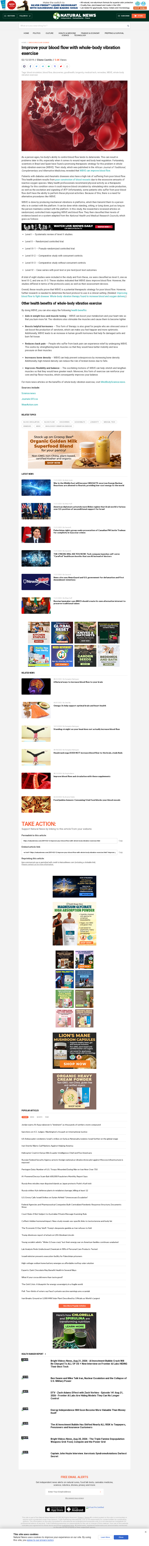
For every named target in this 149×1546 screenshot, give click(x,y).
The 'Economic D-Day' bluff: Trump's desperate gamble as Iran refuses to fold (57, 1228)
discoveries (58, 72)
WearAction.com (30, 404)
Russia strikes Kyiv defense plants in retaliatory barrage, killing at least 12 (55, 1190)
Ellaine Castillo (44, 60)
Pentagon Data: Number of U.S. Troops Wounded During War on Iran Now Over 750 (59, 1169)
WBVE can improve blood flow (95, 170)
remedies (101, 72)
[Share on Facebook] (31, 66)
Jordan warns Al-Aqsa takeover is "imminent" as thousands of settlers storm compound (61, 1124)
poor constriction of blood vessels (73, 179)
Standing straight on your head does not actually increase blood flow (87, 729)
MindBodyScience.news (113, 382)
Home (26, 33)
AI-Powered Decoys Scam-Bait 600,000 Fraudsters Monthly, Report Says (55, 1176)
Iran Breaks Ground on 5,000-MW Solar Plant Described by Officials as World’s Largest (61, 1298)
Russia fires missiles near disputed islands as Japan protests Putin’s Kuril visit (57, 1183)
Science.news (29, 393)
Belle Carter (69, 480)
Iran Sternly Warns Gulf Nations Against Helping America (47, 1145)
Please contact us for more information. (38, 864)
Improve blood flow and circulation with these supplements (82, 776)
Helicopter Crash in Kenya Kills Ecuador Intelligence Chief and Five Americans (57, 1153)
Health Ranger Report (32, 1354)
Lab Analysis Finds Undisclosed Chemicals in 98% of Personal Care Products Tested (59, 1249)
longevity (80, 72)
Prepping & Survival (114, 33)
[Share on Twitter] (37, 66)
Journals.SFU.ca (30, 399)
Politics (36, 33)
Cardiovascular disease (38, 43)
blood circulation (34, 72)
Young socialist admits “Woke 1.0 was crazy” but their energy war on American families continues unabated (70, 1242)
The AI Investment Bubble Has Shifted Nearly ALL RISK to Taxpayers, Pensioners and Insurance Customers (88, 1426)
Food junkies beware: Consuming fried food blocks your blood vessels (87, 800)
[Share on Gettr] (61, 66)
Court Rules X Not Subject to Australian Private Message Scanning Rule (54, 1214)
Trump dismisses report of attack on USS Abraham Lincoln (48, 1235)
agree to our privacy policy (40, 1540)
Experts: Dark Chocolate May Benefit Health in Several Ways (49, 1270)
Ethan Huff (68, 504)
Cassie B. (68, 527)
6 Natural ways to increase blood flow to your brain (78, 682)
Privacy (80, 1517)
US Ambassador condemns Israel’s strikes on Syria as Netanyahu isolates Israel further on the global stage (70, 1139)
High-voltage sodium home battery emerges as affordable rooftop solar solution (58, 1263)
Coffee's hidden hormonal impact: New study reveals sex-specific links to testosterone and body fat (67, 1221)
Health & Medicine (67, 33)
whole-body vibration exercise (58, 426)
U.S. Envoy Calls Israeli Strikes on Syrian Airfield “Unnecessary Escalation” (55, 1197)
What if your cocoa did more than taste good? (42, 1277)
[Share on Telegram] (43, 66)
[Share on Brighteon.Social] (25, 66)
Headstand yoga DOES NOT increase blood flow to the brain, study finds (88, 753)
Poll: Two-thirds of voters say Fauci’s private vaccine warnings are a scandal (56, 1291)
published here (68, 1525)
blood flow (47, 72)
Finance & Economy (90, 33)
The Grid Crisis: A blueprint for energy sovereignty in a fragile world (52, 1284)
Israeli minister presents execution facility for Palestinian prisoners (52, 1256)
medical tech (90, 72)
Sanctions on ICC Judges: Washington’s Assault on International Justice (54, 1132)
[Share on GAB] (49, 66)
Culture (49, 33)
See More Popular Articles (74, 1306)
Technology (80, 35)
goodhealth (69, 72)
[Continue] (100, 1492)
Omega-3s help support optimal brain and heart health (80, 705)
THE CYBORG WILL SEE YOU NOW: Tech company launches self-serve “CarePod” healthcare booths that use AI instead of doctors (87, 555)
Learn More (105, 1537)
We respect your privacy (74, 1498)
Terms (87, 1517)
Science (65, 35)
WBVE (109, 72)
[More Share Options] (67, 66)
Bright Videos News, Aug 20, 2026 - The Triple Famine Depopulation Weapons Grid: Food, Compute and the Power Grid (87, 1440)
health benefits (78, 310)
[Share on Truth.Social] (55, 66)
